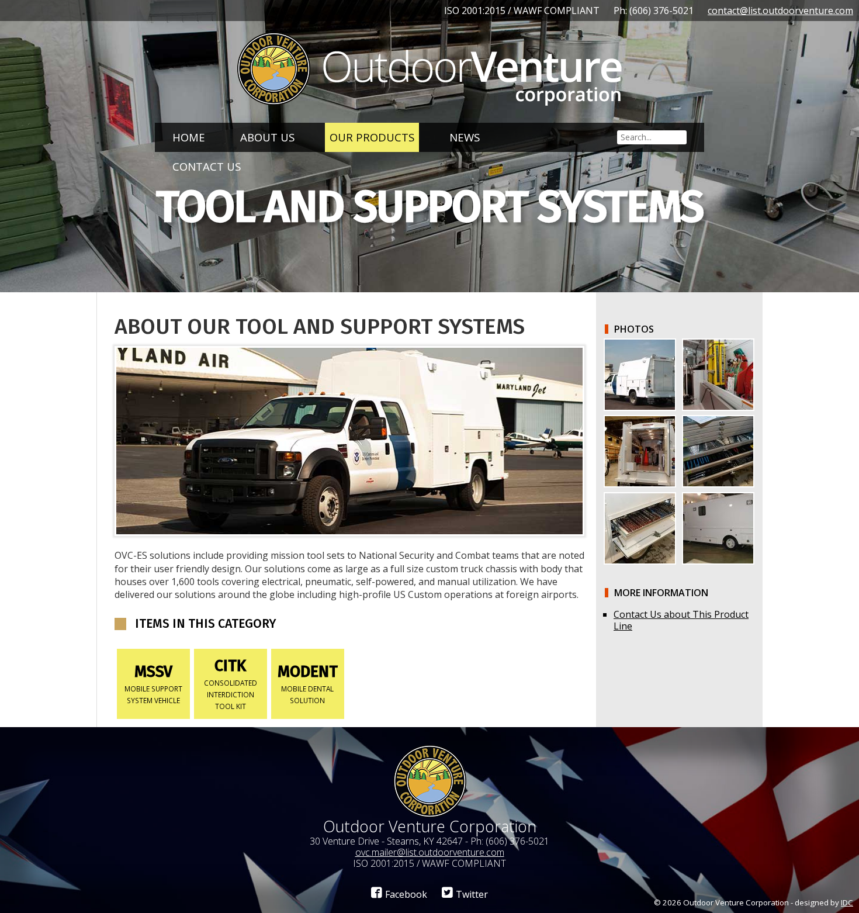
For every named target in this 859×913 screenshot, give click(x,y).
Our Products (372, 137)
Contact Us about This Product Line (681, 620)
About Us (267, 137)
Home (188, 137)
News (464, 137)
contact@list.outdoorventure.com (780, 10)
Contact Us (206, 166)
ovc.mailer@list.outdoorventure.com (429, 852)
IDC (847, 902)
